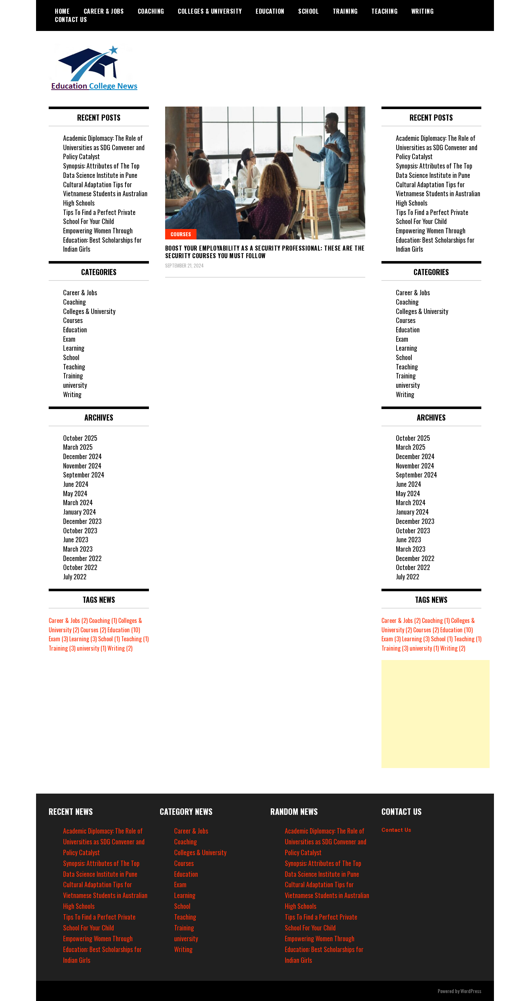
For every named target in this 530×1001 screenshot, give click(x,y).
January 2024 (79, 511)
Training (345, 11)
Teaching (384, 11)
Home (62, 11)
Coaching (151, 11)
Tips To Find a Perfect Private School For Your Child (99, 216)
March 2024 (78, 502)
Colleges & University (210, 11)
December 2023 (82, 521)
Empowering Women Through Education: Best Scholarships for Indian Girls (102, 239)
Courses (181, 234)
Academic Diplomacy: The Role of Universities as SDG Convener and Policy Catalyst (104, 147)
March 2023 (78, 548)
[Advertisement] (435, 714)
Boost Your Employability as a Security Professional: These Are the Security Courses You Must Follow (265, 252)
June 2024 (75, 484)
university (75, 385)
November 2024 (82, 465)
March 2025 (78, 447)
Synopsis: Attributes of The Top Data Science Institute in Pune (101, 170)
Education (270, 11)
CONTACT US (71, 19)
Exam (69, 339)
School (308, 11)
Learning (73, 348)
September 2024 (83, 474)
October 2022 (80, 567)
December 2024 (82, 456)
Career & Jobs (104, 11)
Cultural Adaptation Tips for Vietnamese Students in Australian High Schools (105, 193)
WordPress (470, 991)
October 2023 (80, 530)
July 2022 (75, 576)
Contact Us (396, 830)
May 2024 (75, 493)
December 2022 (82, 558)
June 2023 (75, 539)
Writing (422, 11)
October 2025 (80, 438)
